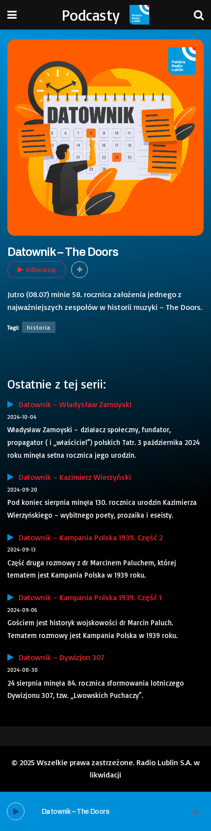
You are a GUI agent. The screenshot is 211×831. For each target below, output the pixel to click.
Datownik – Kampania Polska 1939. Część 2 (88, 537)
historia (39, 327)
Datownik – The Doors (75, 811)
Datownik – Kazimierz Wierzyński (72, 477)
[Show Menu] (12, 14)
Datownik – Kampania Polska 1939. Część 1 (87, 597)
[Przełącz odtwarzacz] (195, 811)
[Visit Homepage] (139, 15)
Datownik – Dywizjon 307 (59, 657)
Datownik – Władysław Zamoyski (73, 404)
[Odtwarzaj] (15, 811)
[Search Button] (199, 14)
